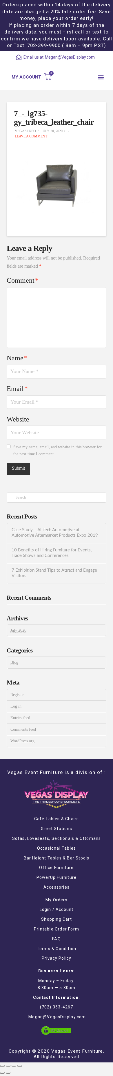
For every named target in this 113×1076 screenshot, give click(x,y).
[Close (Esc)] (2, 1066)
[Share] (8, 1066)
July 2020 (18, 630)
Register (17, 695)
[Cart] (48, 77)
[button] (100, 77)
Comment (23, 280)
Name (17, 358)
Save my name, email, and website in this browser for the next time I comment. (57, 450)
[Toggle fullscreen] (14, 1066)
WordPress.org (22, 741)
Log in (15, 706)
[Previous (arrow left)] (2, 1073)
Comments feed (23, 729)
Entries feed (20, 718)
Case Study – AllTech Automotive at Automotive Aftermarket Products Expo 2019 (55, 533)
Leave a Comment (30, 136)
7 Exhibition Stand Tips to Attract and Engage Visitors (54, 573)
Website (18, 419)
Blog (14, 662)
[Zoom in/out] (19, 1066)
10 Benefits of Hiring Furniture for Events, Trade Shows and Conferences (52, 553)
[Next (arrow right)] (8, 1073)
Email (17, 388)
